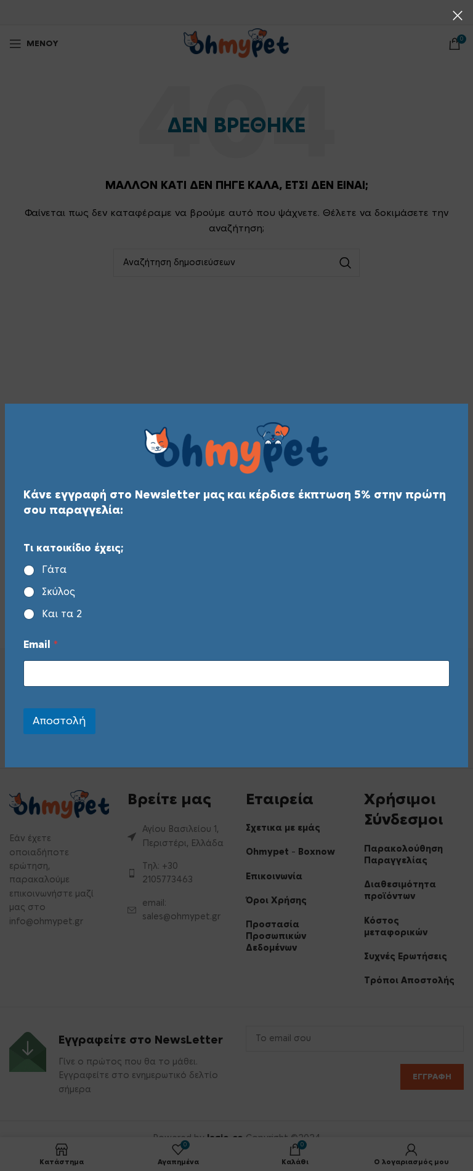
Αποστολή (59, 721)
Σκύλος (58, 592)
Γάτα (54, 570)
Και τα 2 (62, 614)
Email (40, 645)
